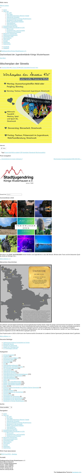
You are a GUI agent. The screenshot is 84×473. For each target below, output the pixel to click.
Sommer (5, 393)
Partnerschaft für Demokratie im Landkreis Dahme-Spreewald (21, 387)
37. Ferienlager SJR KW (10, 348)
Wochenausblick (40, 152)
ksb (10, 152)
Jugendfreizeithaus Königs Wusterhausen (15, 374)
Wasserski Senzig (8, 344)
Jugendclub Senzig (9, 371)
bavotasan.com (76, 472)
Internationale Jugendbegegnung (13, 367)
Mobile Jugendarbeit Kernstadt (27, 67)
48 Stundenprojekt (8, 355)
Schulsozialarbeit (8, 390)
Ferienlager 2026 (8, 36)
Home (5, 10)
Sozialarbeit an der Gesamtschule (13, 398)
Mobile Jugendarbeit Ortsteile (15, 21)
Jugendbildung (11, 23)
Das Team (9, 14)
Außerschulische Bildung (10, 358)
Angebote (6, 356)
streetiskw (26, 152)
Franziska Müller (5, 67)
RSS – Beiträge (12, 454)
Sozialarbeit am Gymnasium (11, 396)
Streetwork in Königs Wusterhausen (13, 401)
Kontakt (5, 41)
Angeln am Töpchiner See (11, 347)
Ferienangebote (8, 361)
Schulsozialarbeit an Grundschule (13, 392)
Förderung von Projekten (14, 32)
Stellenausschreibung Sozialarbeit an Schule (16, 342)
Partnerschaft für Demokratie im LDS (14, 27)
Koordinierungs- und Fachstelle (16, 30)
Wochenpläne (7, 38)
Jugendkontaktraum (9, 377)
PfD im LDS (10, 29)
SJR (21, 152)
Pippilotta (6, 389)
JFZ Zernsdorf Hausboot (10, 368)
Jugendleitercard (11, 24)
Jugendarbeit (7, 369)
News (36, 67)
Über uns (6, 11)
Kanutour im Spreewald (10, 345)
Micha (13, 152)
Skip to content (4, 5)
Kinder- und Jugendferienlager (12, 381)
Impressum (6, 42)
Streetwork (32, 152)
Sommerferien (7, 395)
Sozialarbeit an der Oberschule (12, 399)
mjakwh (17, 152)
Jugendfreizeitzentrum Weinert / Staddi (18, 15)
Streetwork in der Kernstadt (14, 20)
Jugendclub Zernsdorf (13, 17)
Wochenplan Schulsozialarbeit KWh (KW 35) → (67, 159)
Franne (6, 152)
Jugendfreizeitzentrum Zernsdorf (12, 375)
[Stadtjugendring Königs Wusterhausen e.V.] (13, 51)
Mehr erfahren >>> (5, 259)
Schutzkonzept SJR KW (10, 26)
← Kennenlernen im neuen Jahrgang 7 (11, 159)
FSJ (4, 364)
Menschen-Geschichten (10, 33)
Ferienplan (6, 362)
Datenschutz (7, 44)
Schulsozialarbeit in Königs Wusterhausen (19, 18)
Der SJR (9, 13)
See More (3, 58)
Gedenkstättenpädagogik (10, 365)
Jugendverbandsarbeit (9, 378)
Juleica (5, 380)
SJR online (6, 39)
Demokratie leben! (8, 359)
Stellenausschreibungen (10, 35)
